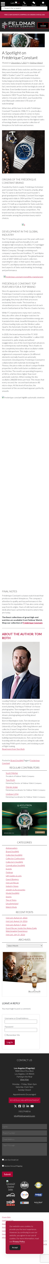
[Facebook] (19, 1106)
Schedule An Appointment (24, 1100)
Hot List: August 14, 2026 (16, 921)
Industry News (12, 886)
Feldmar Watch (36, 63)
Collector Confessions (15, 858)
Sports (9, 896)
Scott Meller (12, 773)
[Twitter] (15, 1106)
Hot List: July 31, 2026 (15, 934)
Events (9, 869)
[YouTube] (32, 1106)
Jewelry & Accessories (15, 889)
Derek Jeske (12, 787)
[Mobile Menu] (3, 3)
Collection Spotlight (14, 855)
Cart (15, 2)
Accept (15, 1247)
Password (9, 1026)
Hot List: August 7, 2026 (16, 924)
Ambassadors (11, 848)
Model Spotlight (12, 893)
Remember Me (13, 1035)
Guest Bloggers (12, 879)
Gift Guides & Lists (14, 875)
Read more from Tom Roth (13, 749)
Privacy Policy (6, 1217)
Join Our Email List (11, 1160)
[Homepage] (18, 25)
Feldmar (9, 872)
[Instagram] (23, 1106)
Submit (7, 1174)
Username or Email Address (16, 1018)
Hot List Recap (12, 882)
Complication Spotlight (15, 865)
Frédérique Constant (32, 623)
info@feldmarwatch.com (24, 1116)
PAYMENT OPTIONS (21, 15)
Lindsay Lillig (12, 794)
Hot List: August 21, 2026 (16, 918)
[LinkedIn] (28, 1106)
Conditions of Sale (7, 1220)
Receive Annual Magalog (13, 1166)
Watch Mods (11, 907)
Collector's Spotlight (14, 862)
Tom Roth (10, 780)
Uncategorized (12, 903)
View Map (24, 1079)
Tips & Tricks (11, 900)
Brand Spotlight (17, 760)
